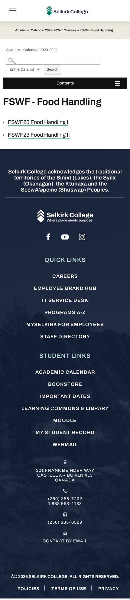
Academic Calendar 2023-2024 (38, 30)
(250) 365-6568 (65, 522)
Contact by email (65, 541)
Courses (70, 30)
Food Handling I (38, 122)
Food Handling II (39, 135)
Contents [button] (65, 83)
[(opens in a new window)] (48, 237)
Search (52, 69)
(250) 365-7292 (65, 499)
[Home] (67, 11)
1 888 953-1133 (65, 503)
